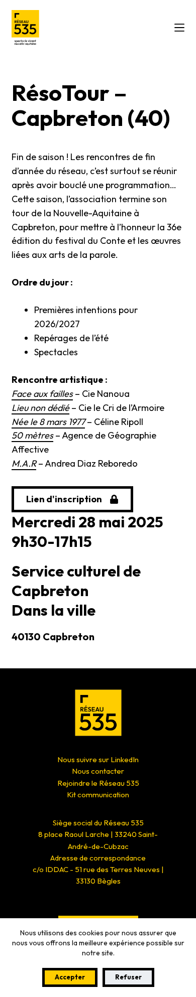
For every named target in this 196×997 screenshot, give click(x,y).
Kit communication (98, 794)
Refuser (128, 977)
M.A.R (24, 463)
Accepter (70, 977)
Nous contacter (98, 771)
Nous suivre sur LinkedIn (98, 759)
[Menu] (179, 28)
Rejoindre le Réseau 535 (98, 783)
